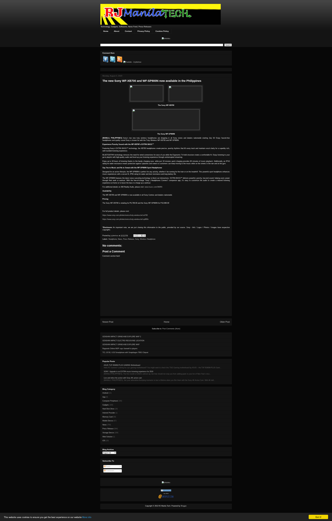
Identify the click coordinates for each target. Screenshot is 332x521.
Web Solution (107, 437)
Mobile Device (107, 421)
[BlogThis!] (137, 235)
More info (86, 517)
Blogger (183, 506)
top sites (166, 493)
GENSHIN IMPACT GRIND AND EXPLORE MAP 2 (121, 337)
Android (105, 393)
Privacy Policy (143, 31)
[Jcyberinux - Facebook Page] (105, 62)
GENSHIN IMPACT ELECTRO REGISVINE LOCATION (123, 341)
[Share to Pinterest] (144, 235)
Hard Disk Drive (108, 409)
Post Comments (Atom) (171, 329)
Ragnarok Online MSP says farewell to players (119, 348)
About (116, 31)
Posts (107, 467)
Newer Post (107, 322)
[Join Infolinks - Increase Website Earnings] (166, 38)
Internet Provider (108, 413)
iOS (103, 441)
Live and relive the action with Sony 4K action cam (123, 378)
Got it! (318, 517)
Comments (109, 471)
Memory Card (107, 417)
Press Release (128, 239)
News (120, 239)
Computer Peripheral (110, 401)
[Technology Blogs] (166, 491)
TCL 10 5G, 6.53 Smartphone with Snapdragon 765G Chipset (125, 352)
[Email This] (134, 235)
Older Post (225, 322)
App (103, 397)
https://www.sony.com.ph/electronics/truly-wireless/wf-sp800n (125, 219)
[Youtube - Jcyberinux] (132, 62)
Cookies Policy (162, 31)
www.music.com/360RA (153, 187)
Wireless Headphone (147, 239)
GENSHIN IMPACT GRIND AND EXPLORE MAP (121, 344)
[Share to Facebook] (142, 235)
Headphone (112, 239)
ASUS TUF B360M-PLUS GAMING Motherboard (122, 365)
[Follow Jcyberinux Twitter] (112, 62)
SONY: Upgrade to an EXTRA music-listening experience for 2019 (128, 371)
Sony (137, 239)
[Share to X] (139, 235)
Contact (128, 31)
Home (105, 31)
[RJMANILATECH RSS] (119, 62)
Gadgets (105, 405)
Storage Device (108, 433)
